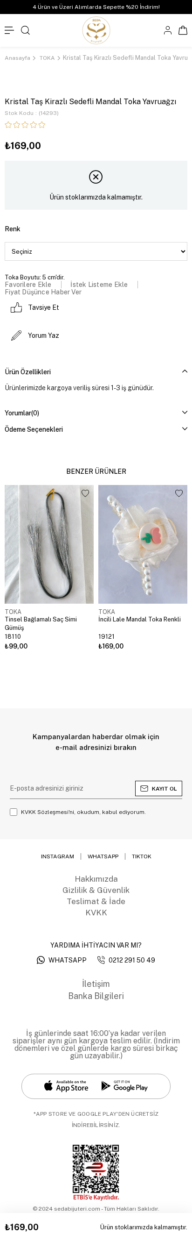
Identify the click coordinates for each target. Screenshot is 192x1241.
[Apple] (66, 1086)
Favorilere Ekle (85, 493)
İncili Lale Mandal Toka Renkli (139, 619)
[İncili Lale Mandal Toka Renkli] (142, 544)
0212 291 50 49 (132, 960)
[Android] (124, 1086)
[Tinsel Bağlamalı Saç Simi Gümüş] (49, 544)
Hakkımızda (96, 879)
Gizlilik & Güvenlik (96, 890)
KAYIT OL (164, 788)
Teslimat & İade (96, 901)
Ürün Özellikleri (28, 372)
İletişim (96, 984)
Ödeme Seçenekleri (34, 429)
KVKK (96, 912)
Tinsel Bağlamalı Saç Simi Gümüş (41, 623)
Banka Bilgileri (96, 996)
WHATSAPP (67, 960)
